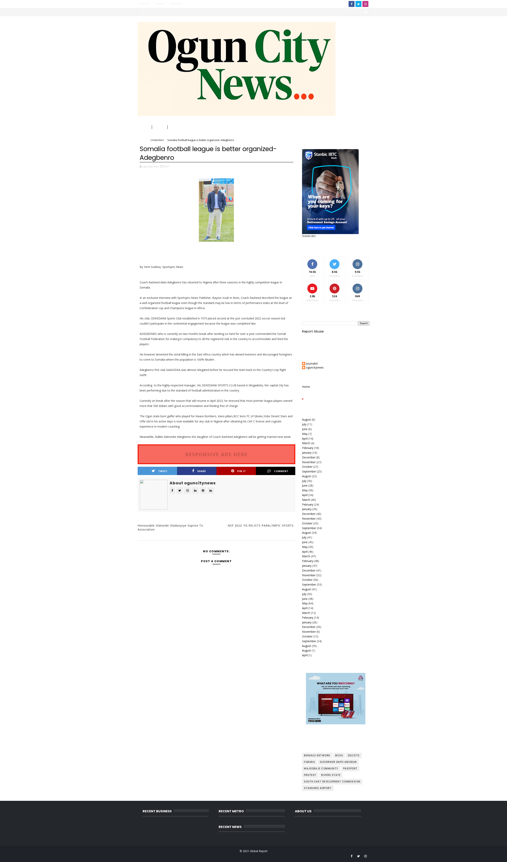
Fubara (309, 762)
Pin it (241, 471)
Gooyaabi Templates (217, 856)
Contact (176, 4)
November (309, 462)
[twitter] (358, 4)
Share (201, 471)
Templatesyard (171, 856)
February (307, 448)
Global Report (259, 851)
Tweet (163, 471)
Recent (313, 395)
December (308, 457)
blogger (163, 543)
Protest (310, 775)
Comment (281, 471)
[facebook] (352, 4)
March (306, 443)
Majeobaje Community (321, 768)
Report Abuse (313, 331)
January (307, 452)
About (159, 4)
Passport (350, 768)
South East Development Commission (332, 781)
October (307, 467)
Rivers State (331, 775)
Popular (336, 395)
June (305, 429)
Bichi (339, 755)
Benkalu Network (317, 755)
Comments (358, 395)
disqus (215, 543)
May (305, 434)
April (305, 438)
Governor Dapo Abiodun (338, 762)
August (306, 419)
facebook (267, 543)
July (304, 424)
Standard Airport (318, 788)
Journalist (312, 363)
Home (145, 4)
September (309, 471)
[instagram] (365, 4)
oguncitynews (182, 28)
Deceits (354, 755)
